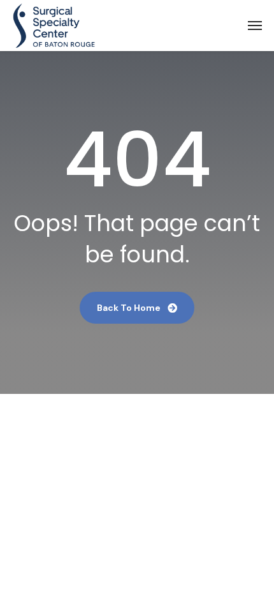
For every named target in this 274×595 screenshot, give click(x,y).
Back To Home (129, 307)
